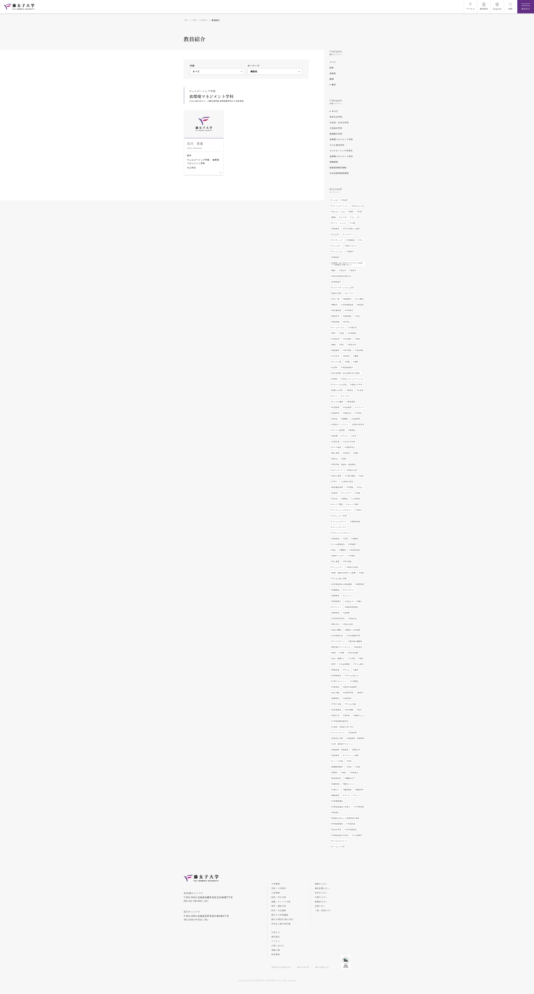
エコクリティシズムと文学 (343, 288)
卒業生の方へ (321, 897)
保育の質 (335, 715)
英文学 (343, 270)
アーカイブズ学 (338, 847)
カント (335, 396)
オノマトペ (350, 293)
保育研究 (347, 698)
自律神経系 (336, 675)
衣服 (358, 493)
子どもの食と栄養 (339, 579)
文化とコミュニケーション (353, 379)
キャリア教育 (353, 504)
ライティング (337, 240)
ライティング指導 (351, 755)
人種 (353, 223)
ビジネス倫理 (337, 402)
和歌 (358, 339)
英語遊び (335, 812)
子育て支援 (336, 704)
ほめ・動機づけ (338, 658)
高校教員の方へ (322, 888)
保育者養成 (336, 710)
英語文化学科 (336, 117)
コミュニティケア (339, 527)
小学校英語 (359, 807)
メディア (360, 407)
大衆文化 (353, 327)
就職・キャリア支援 (280, 901)
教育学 (361, 693)
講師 (332, 79)
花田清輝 (335, 322)
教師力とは (359, 715)
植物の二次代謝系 (352, 630)
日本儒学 (347, 339)
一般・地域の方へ (323, 910)
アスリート (336, 607)
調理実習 (360, 584)
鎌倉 (334, 345)
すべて (333, 62)
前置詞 (350, 251)
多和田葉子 (336, 282)
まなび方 (335, 234)
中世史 (359, 413)
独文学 (353, 270)
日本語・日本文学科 (339, 122)
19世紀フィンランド (340, 424)
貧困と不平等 (356, 385)
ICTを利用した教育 (352, 229)
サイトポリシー (322, 967)
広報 (346, 539)
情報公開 (275, 950)
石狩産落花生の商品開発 (342, 584)
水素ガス (335, 790)
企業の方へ (320, 906)
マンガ (347, 795)
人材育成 (356, 499)
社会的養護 (345, 664)
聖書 (356, 356)
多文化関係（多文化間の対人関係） (346, 373)
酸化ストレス (349, 784)
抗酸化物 (335, 784)
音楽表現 (353, 733)
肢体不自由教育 (350, 687)
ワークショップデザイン (342, 510)
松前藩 (335, 436)
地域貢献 (335, 539)
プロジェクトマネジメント (343, 533)
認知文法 (353, 618)
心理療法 (355, 681)
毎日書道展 (336, 310)
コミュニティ (337, 567)
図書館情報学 (337, 767)
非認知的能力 (347, 367)
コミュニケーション (340, 206)
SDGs (359, 510)
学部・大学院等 (199, 20)
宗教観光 (351, 240)
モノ (361, 240)
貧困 (351, 212)
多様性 (335, 379)
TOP (186, 20)
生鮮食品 (354, 772)
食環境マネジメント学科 (341, 139)
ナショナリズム (338, 327)
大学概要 (275, 883)
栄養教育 (335, 596)
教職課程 (334, 162)
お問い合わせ (277, 945)
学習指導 (335, 407)
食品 (334, 550)
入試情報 (275, 892)
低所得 (347, 453)
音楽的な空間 (337, 738)
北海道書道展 (347, 305)
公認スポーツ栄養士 (353, 601)
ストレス (347, 596)
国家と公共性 (337, 390)
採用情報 (275, 954)
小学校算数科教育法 (340, 721)
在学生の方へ (321, 892)
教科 (361, 658)
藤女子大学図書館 (279, 914)
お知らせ (275, 932)
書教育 (335, 305)
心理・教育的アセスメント (343, 744)
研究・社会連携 (278, 910)
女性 (361, 476)
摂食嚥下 (353, 544)
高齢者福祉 (355, 521)
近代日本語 (336, 830)
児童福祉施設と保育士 (341, 807)
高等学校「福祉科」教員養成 (344, 464)
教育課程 (351, 402)
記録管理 (356, 419)
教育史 (350, 390)
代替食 (352, 556)
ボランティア (337, 470)
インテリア (346, 493)
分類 (358, 767)
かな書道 (360, 299)
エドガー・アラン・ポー (350, 217)
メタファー (348, 234)
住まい (361, 487)
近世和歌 (360, 350)
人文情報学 (357, 835)
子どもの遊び (351, 704)
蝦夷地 (352, 430)
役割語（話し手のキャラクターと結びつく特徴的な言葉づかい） (347, 264)
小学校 (352, 658)
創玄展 (361, 305)
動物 (334, 217)
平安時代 (349, 310)
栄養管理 (335, 613)
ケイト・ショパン (339, 223)
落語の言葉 (336, 293)
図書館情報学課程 (338, 168)
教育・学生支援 (278, 897)
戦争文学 (352, 345)
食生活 (335, 459)
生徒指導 (347, 407)
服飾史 (345, 499)
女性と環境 (336, 476)
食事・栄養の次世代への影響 (344, 573)
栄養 (344, 459)
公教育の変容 (347, 482)
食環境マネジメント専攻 (341, 156)
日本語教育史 (351, 830)
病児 (360, 710)
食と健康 (335, 561)
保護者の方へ (321, 901)
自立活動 (335, 693)
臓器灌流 (335, 795)
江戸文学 (335, 356)
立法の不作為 (349, 442)
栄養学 (335, 772)
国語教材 (335, 350)
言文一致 (335, 299)
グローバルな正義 (339, 385)
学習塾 (350, 487)
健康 (356, 670)
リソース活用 (337, 761)
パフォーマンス (338, 733)
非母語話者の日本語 (340, 835)
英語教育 (335, 229)
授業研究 (335, 698)
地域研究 (335, 413)
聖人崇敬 (335, 453)
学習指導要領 (337, 824)
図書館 (345, 419)
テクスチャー (349, 590)
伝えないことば (338, 212)
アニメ (357, 795)
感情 (356, 362)
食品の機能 (336, 630)
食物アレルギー (338, 556)
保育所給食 (355, 550)
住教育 (335, 493)
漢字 (334, 333)
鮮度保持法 (336, 778)
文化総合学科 (336, 128)
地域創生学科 (336, 134)
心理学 (335, 367)
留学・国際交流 (278, 906)
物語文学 (335, 316)
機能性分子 (350, 778)
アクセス (275, 941)
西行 (342, 345)
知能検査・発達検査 (340, 750)
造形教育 (335, 755)
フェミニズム (337, 251)
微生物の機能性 (355, 641)
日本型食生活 (337, 636)
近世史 (335, 419)
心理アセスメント (339, 681)
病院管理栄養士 (352, 607)
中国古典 (335, 339)
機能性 (343, 550)
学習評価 (351, 824)
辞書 (347, 362)
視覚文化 (347, 413)
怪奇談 (347, 356)
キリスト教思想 (338, 430)
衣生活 (335, 499)
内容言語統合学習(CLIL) (341, 276)
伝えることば (358, 206)
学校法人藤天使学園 (280, 923)
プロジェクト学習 (339, 516)
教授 (332, 68)
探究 (334, 664)
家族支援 (335, 670)
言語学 (345, 200)
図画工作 (356, 750)
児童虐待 (335, 687)
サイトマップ (303, 967)
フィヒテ (346, 396)
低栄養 (347, 613)
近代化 (347, 322)
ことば (335, 200)
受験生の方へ (321, 883)
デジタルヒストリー (340, 841)
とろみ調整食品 (338, 544)
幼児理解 (349, 710)
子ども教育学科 (337, 145)
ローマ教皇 (336, 447)
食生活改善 (353, 653)
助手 (334, 85)
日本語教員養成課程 (339, 173)
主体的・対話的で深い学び (343, 727)
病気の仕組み (353, 567)
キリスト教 (336, 362)
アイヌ (345, 436)
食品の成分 (348, 624)
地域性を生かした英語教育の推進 (345, 818)
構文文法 (335, 624)
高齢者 (355, 539)
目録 (349, 767)
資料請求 (275, 936)
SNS (349, 761)
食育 (362, 573)
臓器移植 (347, 790)
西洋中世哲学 (358, 424)
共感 (360, 212)
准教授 (333, 73)
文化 (358, 316)
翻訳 (334, 270)
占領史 (361, 390)
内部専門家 (348, 693)
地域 (334, 653)
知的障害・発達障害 (355, 738)
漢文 (342, 333)
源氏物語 (347, 316)
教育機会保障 (337, 487)
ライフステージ (338, 641)
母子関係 (347, 350)
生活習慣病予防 (353, 636)
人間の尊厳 (350, 476)
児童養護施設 (337, 801)
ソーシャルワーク (339, 521)
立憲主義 (335, 442)
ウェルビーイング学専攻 (341, 151)
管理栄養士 (336, 601)
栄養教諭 (335, 590)
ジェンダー (336, 246)
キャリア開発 (337, 504)
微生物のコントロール (341, 647)
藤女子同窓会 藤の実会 (282, 919)
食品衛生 (358, 647)
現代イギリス (351, 246)
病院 (344, 772)
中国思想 (352, 333)
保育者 (347, 715)
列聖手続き (350, 447)
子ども (347, 670)
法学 (354, 436)
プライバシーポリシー (281, 967)
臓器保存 (360, 790)
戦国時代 (347, 299)
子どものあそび (352, 675)
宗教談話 (335, 257)
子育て (335, 482)
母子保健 (347, 561)
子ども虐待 (359, 664)
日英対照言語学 (338, 618)
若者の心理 (352, 470)
